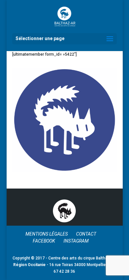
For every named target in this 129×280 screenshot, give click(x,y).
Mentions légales (46, 234)
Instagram (76, 241)
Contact (86, 234)
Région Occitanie (29, 264)
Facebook (44, 241)
